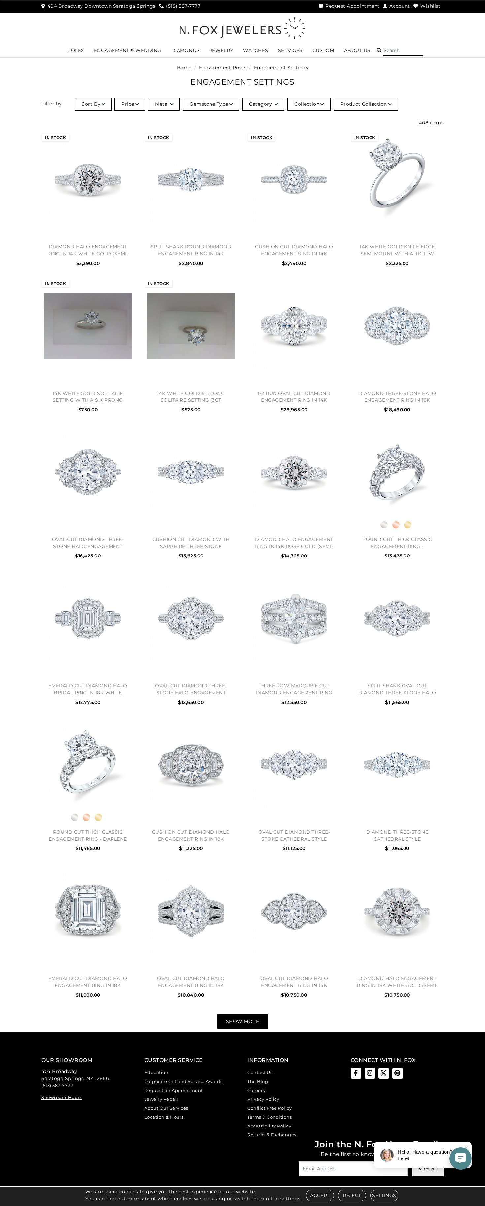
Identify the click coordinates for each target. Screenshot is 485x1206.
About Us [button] (357, 50)
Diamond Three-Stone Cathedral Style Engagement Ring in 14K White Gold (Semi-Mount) (397, 835)
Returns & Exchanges (271, 1134)
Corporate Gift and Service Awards (184, 1081)
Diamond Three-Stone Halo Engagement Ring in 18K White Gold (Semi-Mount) (397, 396)
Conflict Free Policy (269, 1108)
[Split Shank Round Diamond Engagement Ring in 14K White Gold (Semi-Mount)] (191, 180)
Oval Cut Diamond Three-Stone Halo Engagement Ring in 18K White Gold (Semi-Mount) (88, 542)
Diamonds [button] (185, 50)
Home (184, 68)
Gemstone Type (209, 104)
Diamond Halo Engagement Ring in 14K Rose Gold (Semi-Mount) (294, 542)
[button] (379, 50)
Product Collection (363, 104)
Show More (242, 1021)
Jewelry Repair (161, 1099)
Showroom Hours (61, 1097)
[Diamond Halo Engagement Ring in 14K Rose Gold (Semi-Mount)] (294, 472)
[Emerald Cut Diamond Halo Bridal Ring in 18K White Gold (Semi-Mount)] (88, 619)
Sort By (91, 104)
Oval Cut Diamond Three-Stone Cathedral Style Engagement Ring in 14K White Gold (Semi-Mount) (294, 835)
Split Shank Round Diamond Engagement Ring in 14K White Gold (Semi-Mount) (191, 250)
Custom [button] (323, 50)
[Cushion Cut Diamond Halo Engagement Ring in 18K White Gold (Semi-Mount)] (191, 765)
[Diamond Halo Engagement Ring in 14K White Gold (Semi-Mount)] (88, 180)
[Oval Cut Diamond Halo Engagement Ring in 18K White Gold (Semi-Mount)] (191, 911)
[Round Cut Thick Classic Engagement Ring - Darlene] (88, 765)
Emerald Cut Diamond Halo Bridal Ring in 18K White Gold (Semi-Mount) (87, 689)
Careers (256, 1090)
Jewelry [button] (222, 50)
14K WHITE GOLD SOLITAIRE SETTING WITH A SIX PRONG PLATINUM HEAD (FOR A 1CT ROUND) (87, 396)
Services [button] (290, 50)
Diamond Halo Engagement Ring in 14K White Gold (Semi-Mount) (88, 250)
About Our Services (166, 1108)
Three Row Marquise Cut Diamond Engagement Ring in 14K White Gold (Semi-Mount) (294, 689)
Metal (162, 104)
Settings (384, 1195)
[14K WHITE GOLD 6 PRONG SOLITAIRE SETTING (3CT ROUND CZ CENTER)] (191, 326)
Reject (352, 1195)
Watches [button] (255, 50)
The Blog (257, 1081)
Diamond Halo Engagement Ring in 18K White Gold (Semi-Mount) (397, 981)
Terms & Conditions (269, 1117)
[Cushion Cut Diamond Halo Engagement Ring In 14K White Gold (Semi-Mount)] (294, 180)
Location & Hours (164, 1117)
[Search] (403, 50)
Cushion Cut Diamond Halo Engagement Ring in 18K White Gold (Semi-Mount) (191, 835)
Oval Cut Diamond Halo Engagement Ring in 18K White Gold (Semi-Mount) (191, 981)
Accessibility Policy (269, 1125)
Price (127, 104)
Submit (428, 1168)
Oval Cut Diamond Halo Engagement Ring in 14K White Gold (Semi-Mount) (294, 981)
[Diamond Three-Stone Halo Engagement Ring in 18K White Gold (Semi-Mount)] (397, 326)
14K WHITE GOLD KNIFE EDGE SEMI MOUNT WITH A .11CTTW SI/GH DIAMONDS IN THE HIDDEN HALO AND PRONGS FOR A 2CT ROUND (397, 250)
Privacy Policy (263, 1099)
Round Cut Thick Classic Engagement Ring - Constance (397, 542)
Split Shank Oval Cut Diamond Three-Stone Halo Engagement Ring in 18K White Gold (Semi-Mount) (397, 689)
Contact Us (259, 1072)
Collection (306, 104)
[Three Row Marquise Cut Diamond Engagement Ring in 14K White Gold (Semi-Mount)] (294, 619)
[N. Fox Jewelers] (242, 28)
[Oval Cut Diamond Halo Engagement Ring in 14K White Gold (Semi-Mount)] (294, 911)
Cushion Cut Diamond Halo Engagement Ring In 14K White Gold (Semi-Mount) (294, 250)
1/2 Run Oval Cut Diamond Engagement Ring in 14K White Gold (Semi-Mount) (294, 396)
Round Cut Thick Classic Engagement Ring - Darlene (88, 835)
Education (157, 1072)
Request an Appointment (174, 1090)
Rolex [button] (75, 50)
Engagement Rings (222, 68)
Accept (319, 1195)
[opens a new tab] (356, 1073)
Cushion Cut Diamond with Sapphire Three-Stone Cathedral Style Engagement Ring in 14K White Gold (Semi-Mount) (191, 542)
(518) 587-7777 (57, 1085)
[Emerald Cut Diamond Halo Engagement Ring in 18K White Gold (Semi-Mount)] (88, 911)
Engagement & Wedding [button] (127, 50)
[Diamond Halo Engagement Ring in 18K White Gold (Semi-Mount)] (397, 911)
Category (261, 104)
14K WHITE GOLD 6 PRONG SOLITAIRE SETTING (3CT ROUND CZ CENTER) (191, 396)
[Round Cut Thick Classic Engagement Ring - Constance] (397, 472)
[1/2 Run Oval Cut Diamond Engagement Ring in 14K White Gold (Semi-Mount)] (294, 326)
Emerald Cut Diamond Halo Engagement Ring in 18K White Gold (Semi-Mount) (87, 981)
